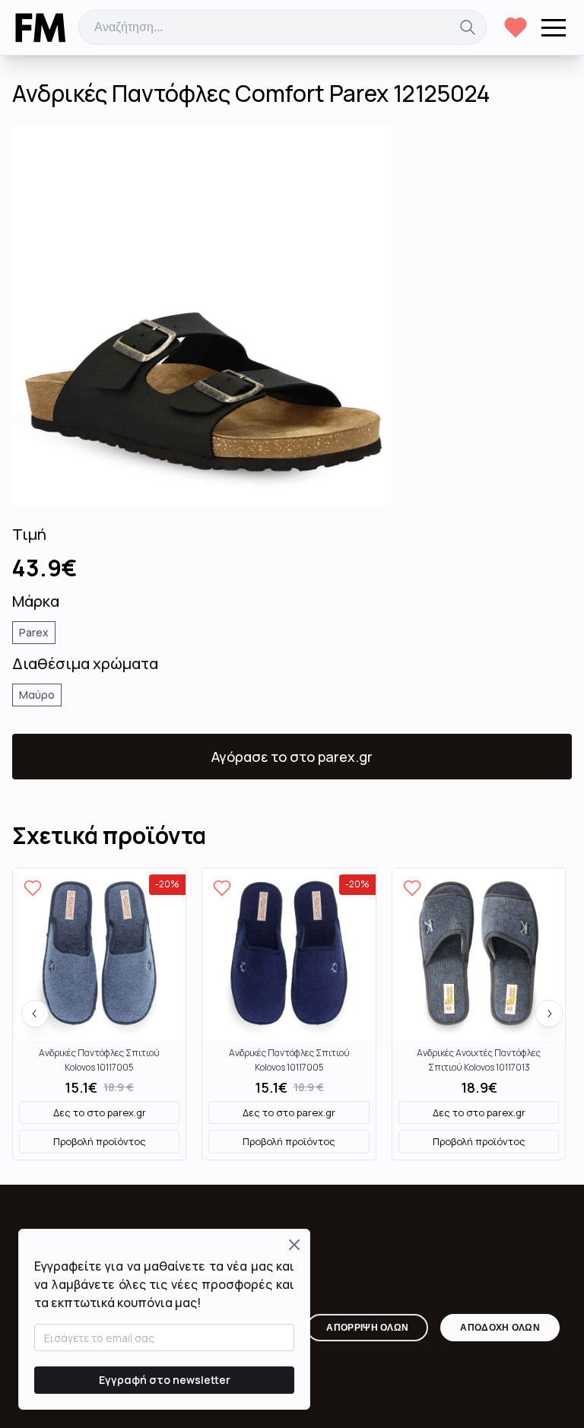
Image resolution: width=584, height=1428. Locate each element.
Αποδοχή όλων (500, 1327)
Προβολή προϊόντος (99, 1141)
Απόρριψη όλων (367, 1327)
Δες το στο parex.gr (99, 1112)
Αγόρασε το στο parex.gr (292, 756)
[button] (553, 27)
